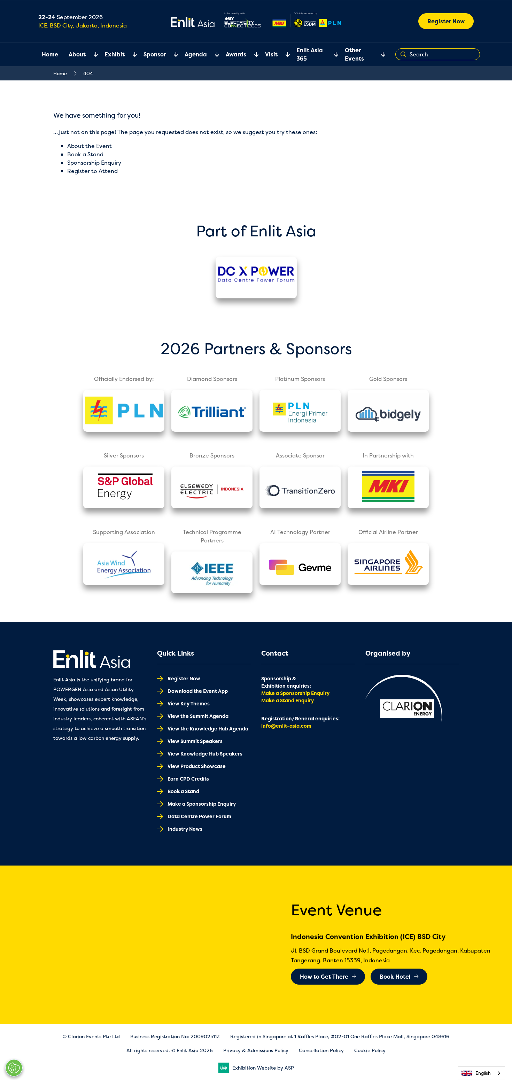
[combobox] (481, 1073)
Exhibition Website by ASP (263, 1067)
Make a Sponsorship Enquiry (202, 803)
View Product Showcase (197, 766)
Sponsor (154, 54)
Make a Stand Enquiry (287, 700)
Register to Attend (92, 171)
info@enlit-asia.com (286, 725)
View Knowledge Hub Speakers (205, 753)
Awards (236, 54)
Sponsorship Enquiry (94, 162)
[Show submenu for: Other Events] (379, 54)
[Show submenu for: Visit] (283, 54)
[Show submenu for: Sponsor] (171, 54)
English (483, 1073)
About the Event (89, 146)
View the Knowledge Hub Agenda (208, 728)
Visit (271, 54)
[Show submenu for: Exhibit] (130, 54)
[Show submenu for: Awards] (252, 54)
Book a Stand (85, 154)
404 (88, 73)
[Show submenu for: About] (91, 54)
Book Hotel (395, 976)
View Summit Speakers (195, 741)
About (77, 54)
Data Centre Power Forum (199, 816)
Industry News (185, 828)
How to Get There (324, 976)
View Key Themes (189, 703)
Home (50, 54)
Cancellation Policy (321, 1050)
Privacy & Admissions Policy (255, 1050)
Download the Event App (198, 691)
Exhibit (114, 54)
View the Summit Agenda (198, 716)
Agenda (196, 54)
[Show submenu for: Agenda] (212, 54)
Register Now (446, 21)
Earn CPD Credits (188, 778)
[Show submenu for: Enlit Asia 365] (332, 54)
